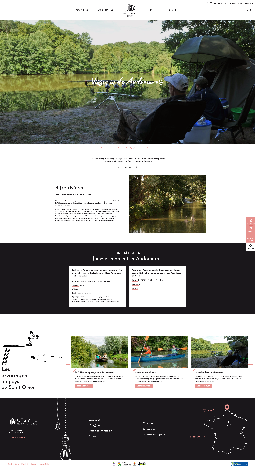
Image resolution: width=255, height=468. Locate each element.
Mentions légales (13, 464)
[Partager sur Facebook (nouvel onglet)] (118, 168)
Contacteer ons (19, 437)
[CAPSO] (114, 464)
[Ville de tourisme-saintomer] (135, 464)
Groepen (222, 3)
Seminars (232, 3)
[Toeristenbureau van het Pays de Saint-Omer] (127, 10)
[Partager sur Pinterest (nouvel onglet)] (126, 168)
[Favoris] (247, 10)
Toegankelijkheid (44, 464)
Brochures (150, 423)
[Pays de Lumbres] (124, 464)
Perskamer (151, 429)
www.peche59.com (144, 288)
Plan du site (25, 464)
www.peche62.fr (83, 289)
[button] (251, 10)
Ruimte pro (243, 3)
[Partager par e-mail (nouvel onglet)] (130, 168)
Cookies (34, 464)
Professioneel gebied (155, 435)
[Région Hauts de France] (239, 464)
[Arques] (142, 464)
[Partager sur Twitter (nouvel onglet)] (122, 168)
